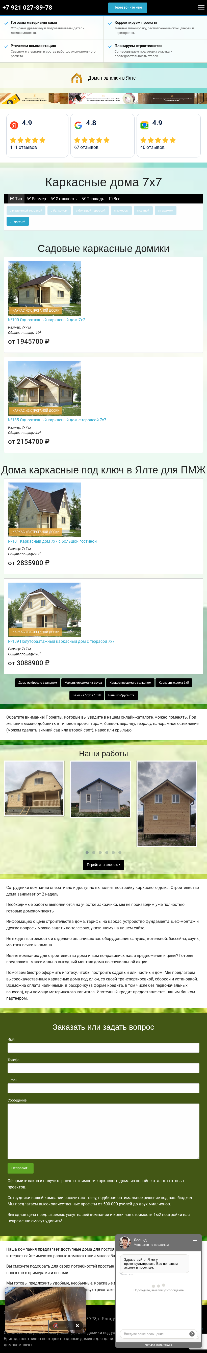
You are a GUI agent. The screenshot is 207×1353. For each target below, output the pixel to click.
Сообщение (17, 1100)
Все (116, 198)
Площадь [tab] (95, 198)
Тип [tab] (18, 198)
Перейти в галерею (103, 865)
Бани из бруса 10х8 (87, 695)
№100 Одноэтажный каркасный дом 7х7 (46, 319)
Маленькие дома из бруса (83, 682)
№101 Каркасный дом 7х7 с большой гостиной (52, 541)
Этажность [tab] (66, 198)
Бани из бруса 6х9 (121, 695)
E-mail (12, 1080)
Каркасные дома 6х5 (174, 682)
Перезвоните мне (128, 7)
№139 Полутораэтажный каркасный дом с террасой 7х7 (61, 641)
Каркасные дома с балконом (130, 682)
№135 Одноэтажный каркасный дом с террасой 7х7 (57, 420)
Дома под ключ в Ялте (112, 78)
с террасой (17, 221)
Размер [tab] (38, 198)
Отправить (20, 1168)
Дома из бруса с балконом (37, 682)
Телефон (14, 1060)
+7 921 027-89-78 (27, 7)
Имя (11, 1039)
